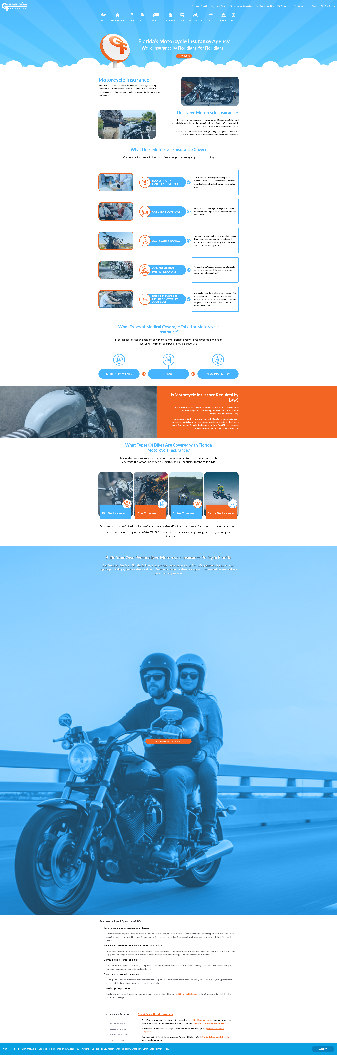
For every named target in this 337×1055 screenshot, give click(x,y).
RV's (182, 20)
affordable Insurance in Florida (215, 1037)
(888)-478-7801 (151, 532)
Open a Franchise (266, 6)
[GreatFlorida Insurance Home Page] (14, 6)
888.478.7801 (201, 6)
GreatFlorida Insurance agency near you (210, 1023)
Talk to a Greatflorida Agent (168, 741)
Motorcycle (195, 20)
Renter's (170, 20)
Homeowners (117, 20)
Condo (131, 20)
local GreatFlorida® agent (186, 994)
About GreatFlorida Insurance (155, 1014)
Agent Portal (330, 6)
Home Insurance (118, 1029)
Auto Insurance (118, 1023)
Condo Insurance (118, 1035)
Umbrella (211, 20)
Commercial (155, 20)
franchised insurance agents (200, 1020)
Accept (323, 1049)
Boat (142, 20)
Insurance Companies (243, 6)
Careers (301, 6)
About (314, 6)
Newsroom (285, 6)
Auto (103, 20)
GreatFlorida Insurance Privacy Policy (150, 1049)
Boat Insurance (118, 1041)
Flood (223, 20)
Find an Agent (220, 6)
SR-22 (233, 20)
